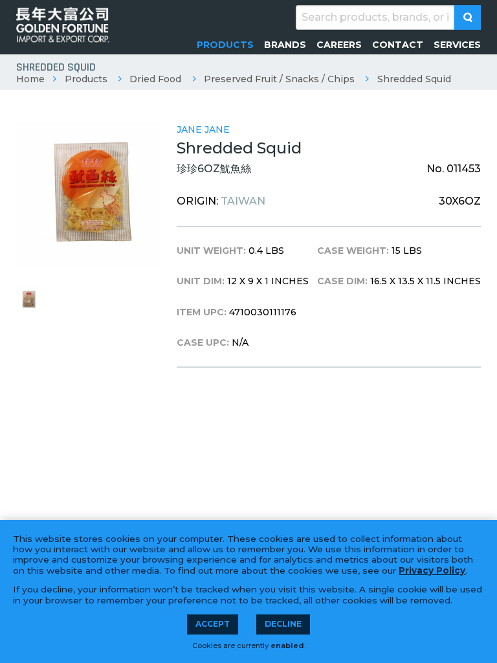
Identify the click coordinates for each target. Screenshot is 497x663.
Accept (212, 624)
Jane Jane (203, 129)
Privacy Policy (432, 570)
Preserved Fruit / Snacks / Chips (279, 79)
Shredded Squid (414, 79)
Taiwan (243, 201)
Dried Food (155, 79)
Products (86, 79)
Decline (283, 624)
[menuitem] (225, 44)
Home (30, 79)
